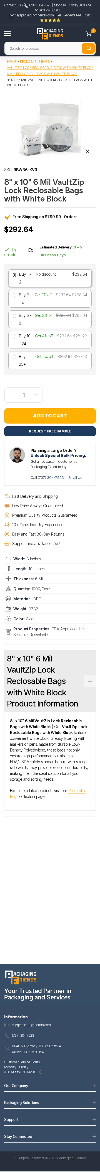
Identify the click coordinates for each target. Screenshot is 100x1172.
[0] (89, 34)
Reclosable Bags (35, 61)
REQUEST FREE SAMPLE (50, 431)
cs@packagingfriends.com (34, 15)
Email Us (75, 477)
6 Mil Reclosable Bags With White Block (42, 74)
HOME (12, 61)
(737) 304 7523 (39, 5)
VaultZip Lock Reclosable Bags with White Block (50, 68)
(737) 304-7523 (51, 477)
